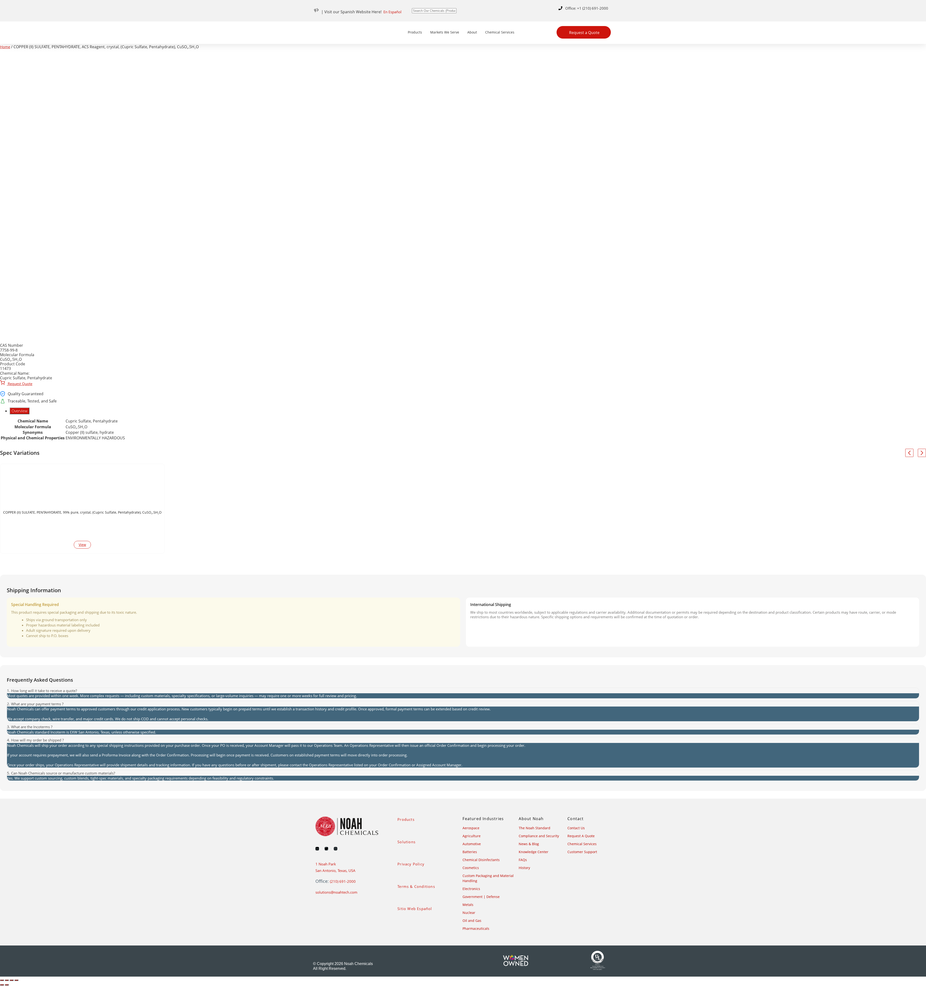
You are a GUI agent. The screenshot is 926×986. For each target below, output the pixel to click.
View (82, 544)
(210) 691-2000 (343, 881)
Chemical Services (499, 32)
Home (5, 46)
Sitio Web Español (414, 908)
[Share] (12, 980)
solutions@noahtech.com (336, 892)
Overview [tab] (19, 411)
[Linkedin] (317, 848)
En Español (392, 11)
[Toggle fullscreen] (7, 980)
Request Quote (19, 383)
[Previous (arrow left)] (2, 985)
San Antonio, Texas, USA (335, 870)
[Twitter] (326, 848)
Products (415, 32)
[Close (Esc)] (16, 980)
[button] (463, 691)
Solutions (406, 841)
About (472, 32)
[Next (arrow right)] (7, 985)
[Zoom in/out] (2, 980)
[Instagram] (335, 848)
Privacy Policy (410, 864)
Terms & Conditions (416, 886)
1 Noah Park (325, 864)
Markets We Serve (444, 32)
